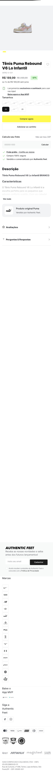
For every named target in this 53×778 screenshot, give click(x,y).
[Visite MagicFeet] (34, 753)
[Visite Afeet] (5, 753)
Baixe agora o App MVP (18, 94)
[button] (5, 103)
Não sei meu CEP (43, 137)
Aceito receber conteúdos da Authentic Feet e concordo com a (26, 569)
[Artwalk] (17, 753)
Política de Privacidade (30, 571)
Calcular (45, 144)
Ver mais (7, 199)
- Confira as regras (21, 152)
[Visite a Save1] (47, 753)
